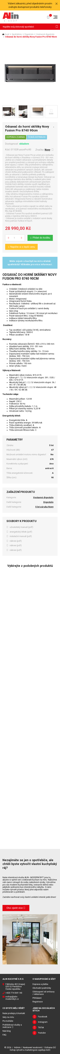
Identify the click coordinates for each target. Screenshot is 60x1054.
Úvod (6, 34)
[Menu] (55, 17)
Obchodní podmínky (41, 988)
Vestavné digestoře (45, 34)
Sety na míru (8, 1017)
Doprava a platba (40, 984)
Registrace (37, 1002)
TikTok (41, 1027)
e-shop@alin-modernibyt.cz (12, 998)
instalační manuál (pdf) (21, 536)
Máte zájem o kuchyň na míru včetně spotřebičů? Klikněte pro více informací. (30, 263)
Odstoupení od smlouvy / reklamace (43, 993)
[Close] (56, 3)
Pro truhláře (7, 1021)
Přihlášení (37, 998)
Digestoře (29, 34)
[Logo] (10, 16)
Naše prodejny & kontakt (13, 1013)
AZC (48, 1050)
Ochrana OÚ (50, 1047)
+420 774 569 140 (14, 993)
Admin (17, 1047)
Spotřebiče (17, 34)
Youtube (42, 1033)
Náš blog (6, 1031)
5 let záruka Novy (44, 507)
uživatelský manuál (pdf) (21, 527)
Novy (47, 149)
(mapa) (21, 984)
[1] (57, 26)
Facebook (42, 1017)
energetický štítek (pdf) (21, 531)
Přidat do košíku (41, 237)
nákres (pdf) (16, 541)
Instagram (43, 1022)
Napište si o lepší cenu (22, 246)
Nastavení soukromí (32, 1047)
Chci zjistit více (14, 907)
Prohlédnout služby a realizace (12, 1026)
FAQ (4, 1035)
